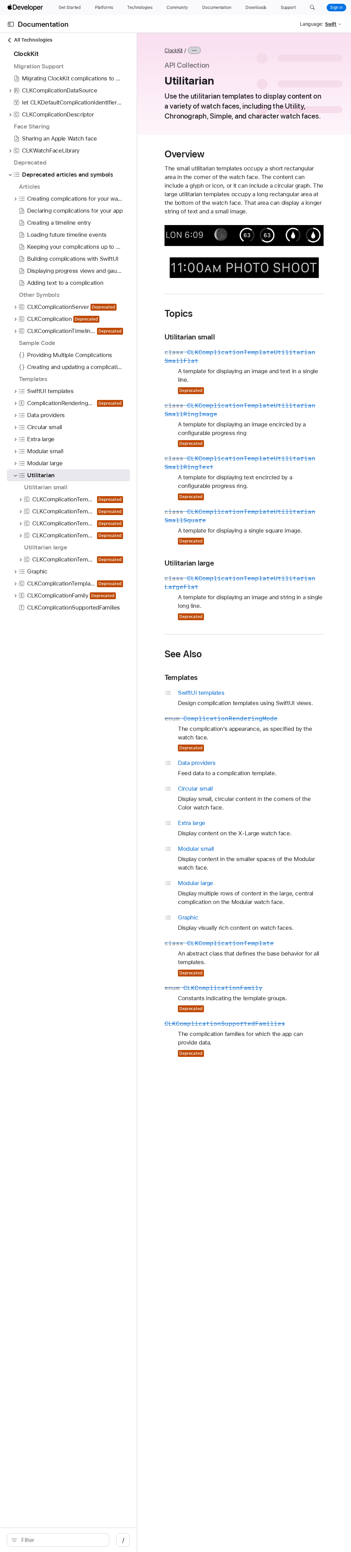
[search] (58, 1540)
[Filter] (62, 1540)
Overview (185, 153)
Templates (181, 677)
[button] (312, 7)
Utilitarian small (190, 337)
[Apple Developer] (26, 7)
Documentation (43, 24)
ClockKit (174, 50)
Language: (311, 24)
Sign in (336, 7)
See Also (183, 653)
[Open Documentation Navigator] (11, 24)
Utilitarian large (189, 563)
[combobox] (62, 1540)
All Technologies (33, 40)
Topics (179, 313)
